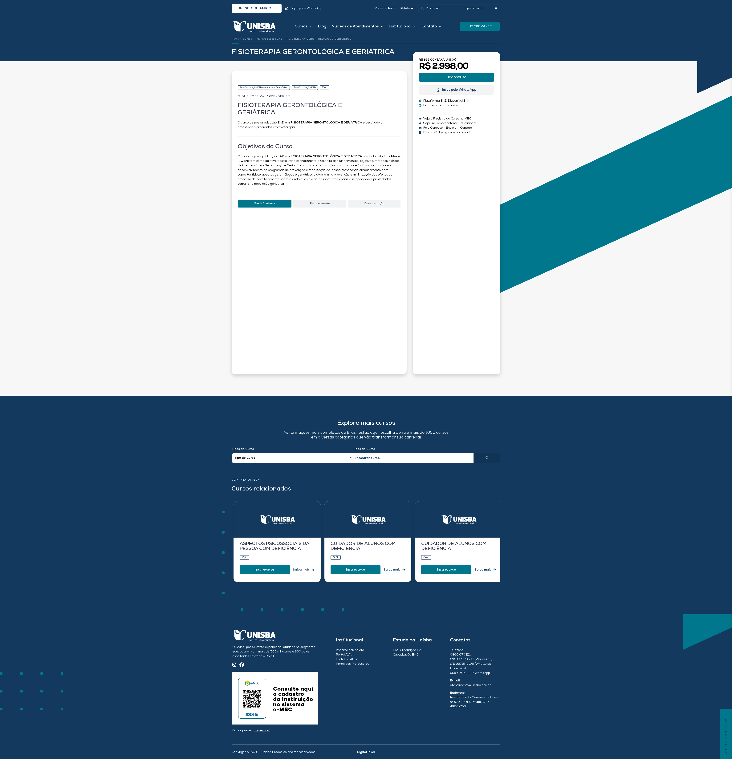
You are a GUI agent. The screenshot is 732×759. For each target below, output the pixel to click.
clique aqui (262, 730)
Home (235, 39)
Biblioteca (406, 8)
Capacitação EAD (406, 654)
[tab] (264, 204)
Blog (322, 26)
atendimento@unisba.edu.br (470, 685)
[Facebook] (241, 665)
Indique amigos (258, 8)
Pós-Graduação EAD (269, 39)
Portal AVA (344, 654)
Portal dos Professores (352, 663)
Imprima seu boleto (350, 650)
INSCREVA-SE (479, 26)
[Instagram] (234, 665)
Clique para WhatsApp (306, 8)
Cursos (247, 39)
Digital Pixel (366, 752)
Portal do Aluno (385, 8)
